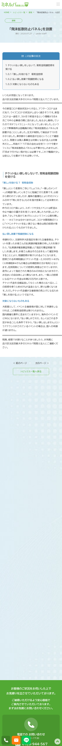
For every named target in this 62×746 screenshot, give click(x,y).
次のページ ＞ (42, 363)
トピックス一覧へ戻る (31, 371)
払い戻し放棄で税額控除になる (24, 79)
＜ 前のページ (20, 363)
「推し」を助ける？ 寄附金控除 (24, 74)
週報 (30, 12)
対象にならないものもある (22, 84)
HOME (6, 12)
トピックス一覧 (19, 12)
